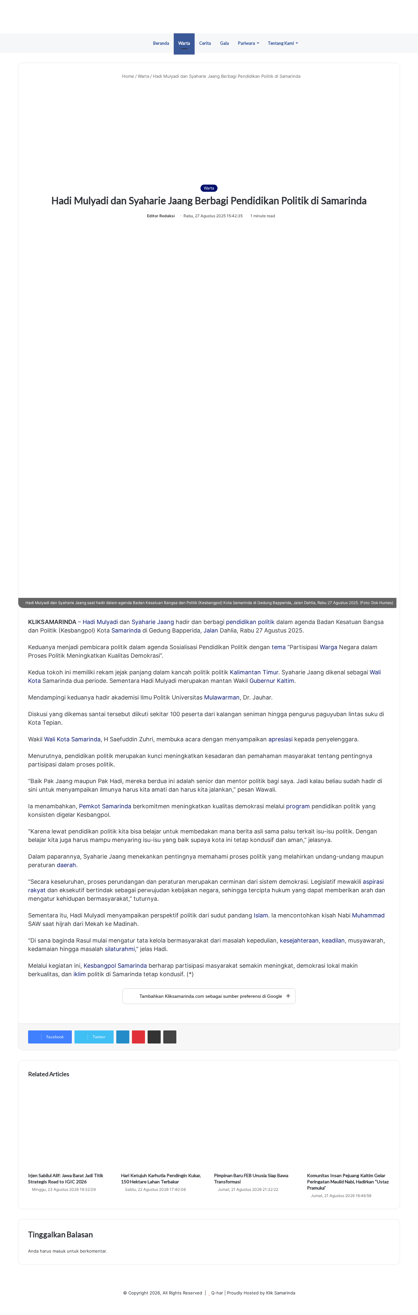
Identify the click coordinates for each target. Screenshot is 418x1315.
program (298, 806)
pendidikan (241, 621)
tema (279, 647)
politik (266, 621)
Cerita (205, 43)
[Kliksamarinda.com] (209, 16)
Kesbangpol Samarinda (115, 965)
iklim (79, 974)
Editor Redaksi (161, 215)
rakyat (37, 890)
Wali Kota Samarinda (72, 739)
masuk (59, 1251)
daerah (66, 865)
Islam (261, 915)
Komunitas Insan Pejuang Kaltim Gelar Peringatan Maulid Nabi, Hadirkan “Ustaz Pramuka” (348, 1182)
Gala (224, 43)
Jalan (210, 630)
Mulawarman (222, 697)
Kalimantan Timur (254, 672)
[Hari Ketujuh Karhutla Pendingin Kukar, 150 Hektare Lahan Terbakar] (162, 1127)
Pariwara (246, 43)
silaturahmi (120, 948)
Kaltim (285, 680)
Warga (328, 647)
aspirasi (373, 881)
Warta (184, 43)
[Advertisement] (209, 132)
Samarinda (126, 630)
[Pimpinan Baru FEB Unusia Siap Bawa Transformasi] (255, 1127)
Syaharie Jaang (153, 621)
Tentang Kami (281, 43)
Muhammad (368, 915)
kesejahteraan (299, 940)
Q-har (217, 1292)
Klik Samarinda (280, 1292)
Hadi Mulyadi (100, 621)
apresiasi (280, 739)
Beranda (161, 43)
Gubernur (262, 680)
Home (127, 76)
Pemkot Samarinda (105, 806)
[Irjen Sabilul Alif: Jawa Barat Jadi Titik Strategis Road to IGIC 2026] (69, 1127)
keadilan (333, 940)
